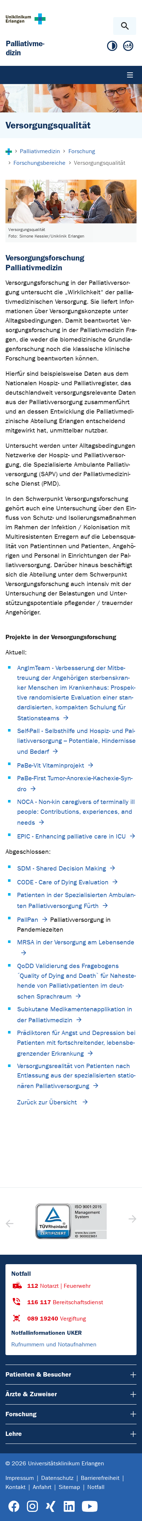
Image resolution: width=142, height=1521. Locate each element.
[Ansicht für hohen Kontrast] (112, 47)
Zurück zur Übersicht (48, 1102)
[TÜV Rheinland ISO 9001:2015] (71, 1221)
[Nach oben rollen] (130, 1509)
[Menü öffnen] (130, 75)
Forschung (20, 1414)
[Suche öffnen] (124, 26)
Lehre (13, 1434)
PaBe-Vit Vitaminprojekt (50, 765)
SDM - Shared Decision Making (61, 868)
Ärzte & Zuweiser (31, 1394)
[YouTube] (90, 1506)
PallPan (27, 920)
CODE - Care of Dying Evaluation (63, 882)
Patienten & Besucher (38, 1374)
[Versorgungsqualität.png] (71, 201)
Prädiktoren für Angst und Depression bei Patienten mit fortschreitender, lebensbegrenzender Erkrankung (76, 1043)
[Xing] (50, 1506)
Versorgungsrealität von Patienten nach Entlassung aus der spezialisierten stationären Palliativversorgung (76, 1076)
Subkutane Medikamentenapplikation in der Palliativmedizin (74, 1015)
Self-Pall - (76, 741)
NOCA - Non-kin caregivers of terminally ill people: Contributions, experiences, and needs (76, 812)
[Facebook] (14, 1506)
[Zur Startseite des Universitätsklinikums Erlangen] (26, 19)
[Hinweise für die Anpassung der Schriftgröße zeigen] (128, 47)
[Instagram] (32, 1506)
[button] (132, 1221)
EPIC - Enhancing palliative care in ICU (71, 836)
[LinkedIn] (69, 1506)
